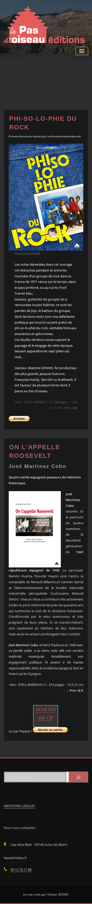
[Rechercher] (78, 777)
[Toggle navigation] (82, 51)
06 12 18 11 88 (20, 869)
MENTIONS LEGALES (19, 806)
